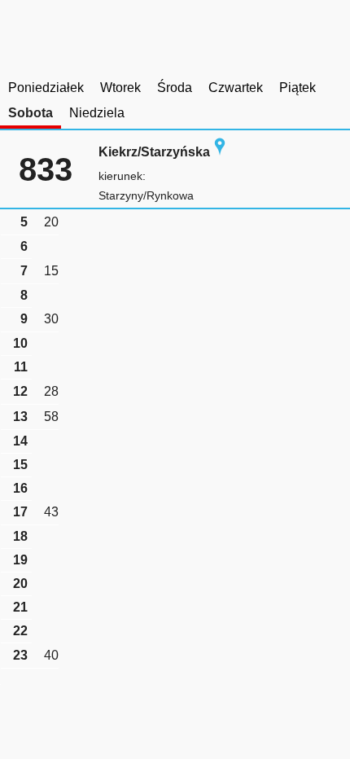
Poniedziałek (46, 87)
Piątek (297, 87)
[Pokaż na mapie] (220, 152)
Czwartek (235, 87)
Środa (174, 87)
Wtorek (120, 87)
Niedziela (97, 113)
